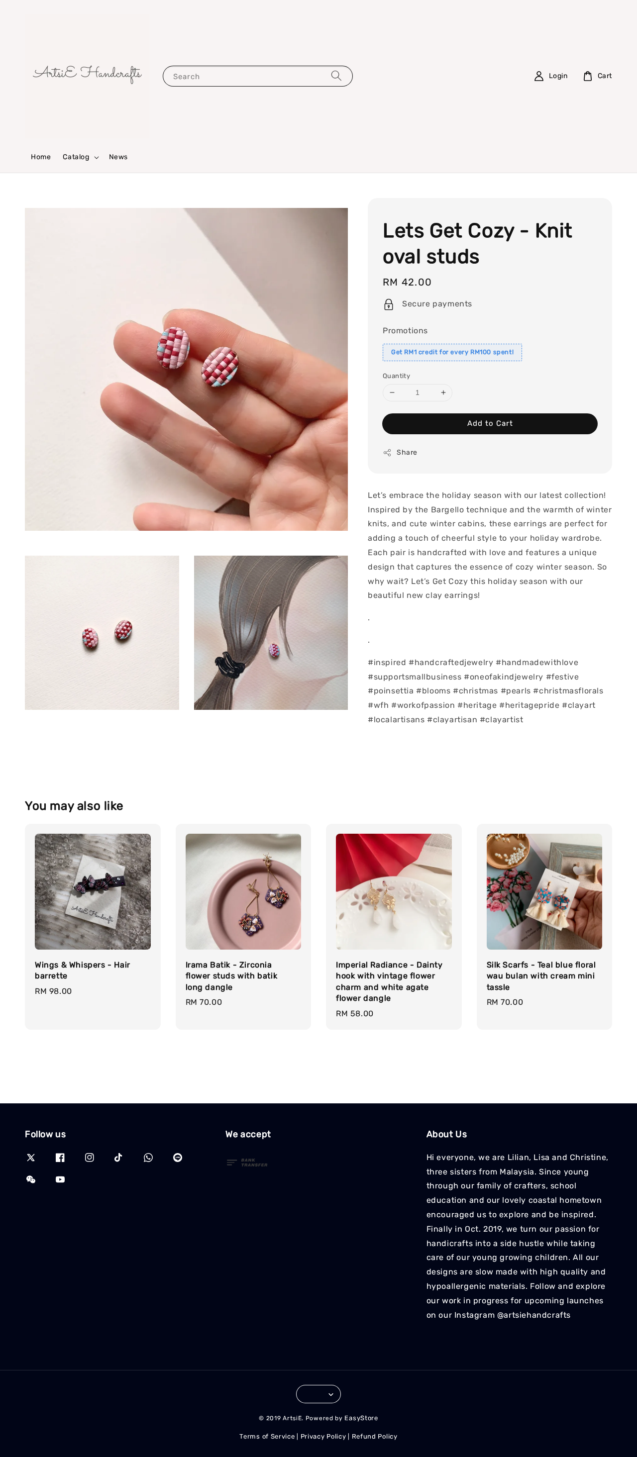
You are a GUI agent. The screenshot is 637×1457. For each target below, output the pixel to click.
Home (41, 157)
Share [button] (407, 452)
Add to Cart (490, 423)
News (118, 157)
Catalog (76, 157)
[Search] (336, 76)
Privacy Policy (323, 1436)
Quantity (396, 376)
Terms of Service (267, 1436)
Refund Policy (375, 1436)
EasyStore (361, 1418)
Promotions (405, 330)
